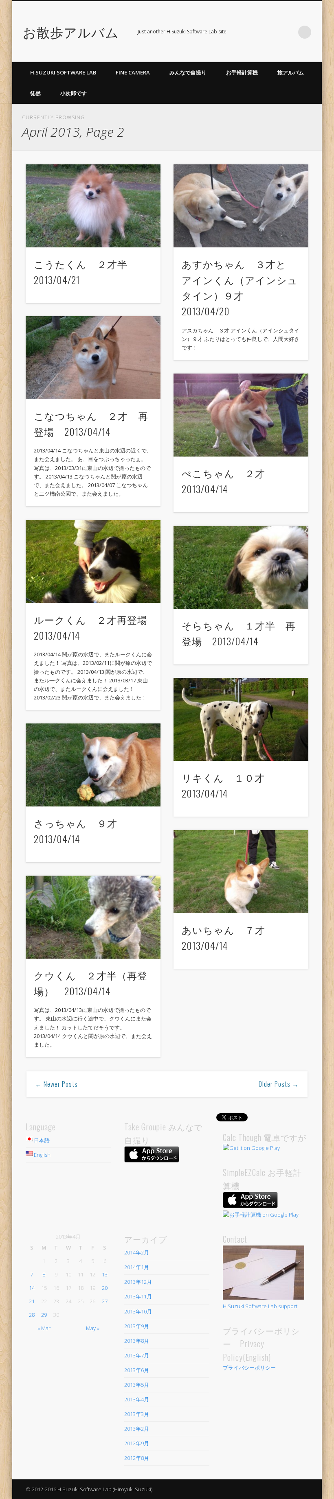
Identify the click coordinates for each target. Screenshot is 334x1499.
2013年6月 (136, 1370)
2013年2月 (136, 1428)
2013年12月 (138, 1281)
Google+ (287, 32)
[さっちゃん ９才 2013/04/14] (93, 764)
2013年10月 (138, 1311)
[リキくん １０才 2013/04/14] (241, 719)
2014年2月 (136, 1252)
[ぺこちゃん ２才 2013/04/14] (241, 415)
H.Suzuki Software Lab (63, 72)
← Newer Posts (56, 1084)
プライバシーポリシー (249, 1367)
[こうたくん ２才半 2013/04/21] (93, 205)
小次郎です (73, 93)
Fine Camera (133, 72)
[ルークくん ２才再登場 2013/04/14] (93, 561)
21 (32, 1301)
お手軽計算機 (242, 72)
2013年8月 (136, 1340)
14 (32, 1287)
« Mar (44, 1328)
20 (105, 1287)
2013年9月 (136, 1326)
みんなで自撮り (188, 72)
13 (105, 1274)
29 (44, 1314)
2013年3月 (136, 1414)
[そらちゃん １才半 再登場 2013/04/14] (241, 567)
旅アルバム (290, 72)
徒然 (35, 93)
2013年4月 (136, 1399)
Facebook (271, 32)
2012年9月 (136, 1443)
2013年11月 (138, 1296)
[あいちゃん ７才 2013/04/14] (241, 871)
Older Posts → (279, 1084)
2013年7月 (136, 1355)
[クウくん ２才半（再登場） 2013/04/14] (93, 917)
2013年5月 (136, 1384)
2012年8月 (136, 1458)
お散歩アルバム (71, 31)
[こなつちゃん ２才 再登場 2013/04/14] (93, 357)
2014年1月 (136, 1267)
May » (92, 1328)
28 (32, 1314)
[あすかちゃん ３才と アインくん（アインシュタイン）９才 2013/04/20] (241, 205)
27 (105, 1301)
